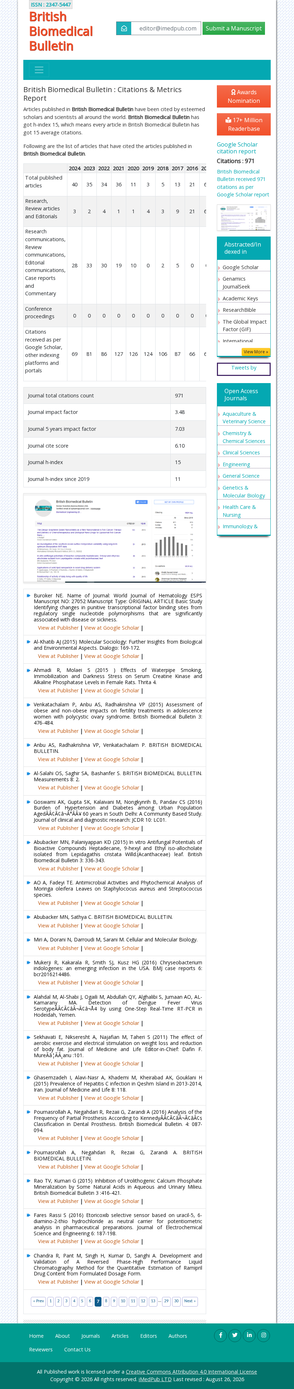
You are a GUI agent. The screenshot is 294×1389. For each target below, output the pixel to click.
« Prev (38, 1301)
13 (153, 1301)
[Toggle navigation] (39, 70)
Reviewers (41, 1349)
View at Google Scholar (111, 627)
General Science (241, 475)
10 (123, 1301)
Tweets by (243, 367)
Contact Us (77, 1349)
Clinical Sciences (241, 452)
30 (176, 1301)
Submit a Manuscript (234, 28)
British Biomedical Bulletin (61, 31)
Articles (120, 1335)
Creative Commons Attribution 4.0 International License (191, 1371)
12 (143, 1301)
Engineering (236, 464)
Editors (148, 1335)
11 (133, 1301)
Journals (90, 1335)
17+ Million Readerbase (245, 124)
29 (166, 1301)
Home (36, 1335)
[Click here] (115, 537)
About (62, 1335)
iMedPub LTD (155, 1379)
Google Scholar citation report (237, 147)
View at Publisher (58, 627)
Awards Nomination (244, 96)
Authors (178, 1335)
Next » (190, 1301)
